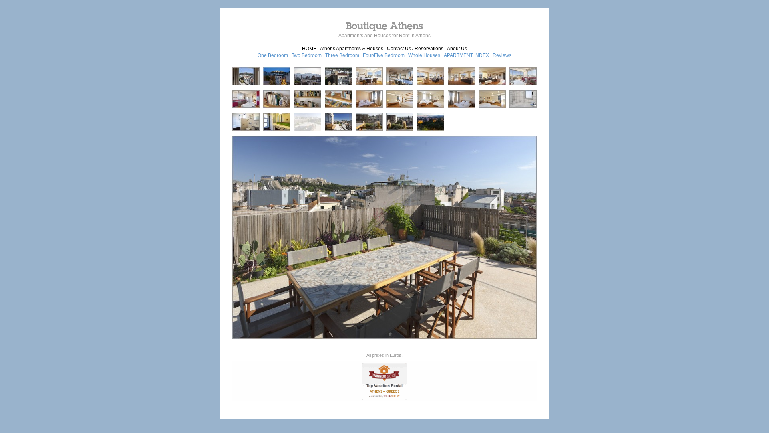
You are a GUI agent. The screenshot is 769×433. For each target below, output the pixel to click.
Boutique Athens (384, 25)
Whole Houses (424, 55)
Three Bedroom (342, 55)
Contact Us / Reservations (415, 48)
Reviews (502, 55)
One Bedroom (273, 55)
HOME (309, 48)
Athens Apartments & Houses (351, 48)
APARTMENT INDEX (466, 55)
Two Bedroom (307, 55)
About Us (457, 48)
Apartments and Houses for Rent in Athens (384, 35)
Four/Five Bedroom (384, 55)
